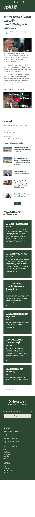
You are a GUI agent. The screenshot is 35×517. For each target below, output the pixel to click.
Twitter (5, 450)
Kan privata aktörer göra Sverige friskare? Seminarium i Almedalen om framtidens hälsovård (22, 161)
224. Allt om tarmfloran (17, 223)
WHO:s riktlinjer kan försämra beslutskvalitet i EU (22, 173)
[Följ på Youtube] (20, 2)
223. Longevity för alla (16, 253)
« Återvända (8, 390)
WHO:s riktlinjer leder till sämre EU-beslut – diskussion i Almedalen (22, 149)
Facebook (6, 452)
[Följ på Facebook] (14, 2)
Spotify (5, 458)
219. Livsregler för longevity (14, 370)
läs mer (15, 244)
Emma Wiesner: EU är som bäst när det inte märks (22, 195)
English (5, 472)
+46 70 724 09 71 (11, 438)
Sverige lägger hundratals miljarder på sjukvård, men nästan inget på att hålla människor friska (22, 184)
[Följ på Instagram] (17, 2)
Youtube (6, 456)
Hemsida (6, 32)
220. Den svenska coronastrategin (14, 341)
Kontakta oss (7, 470)
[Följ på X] (11, 2)
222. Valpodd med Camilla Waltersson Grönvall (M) (15, 286)
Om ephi (6, 468)
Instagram (6, 454)
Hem (5, 466)
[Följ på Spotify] (23, 2)
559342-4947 (17, 138)
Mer (17, 203)
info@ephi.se (7, 136)
